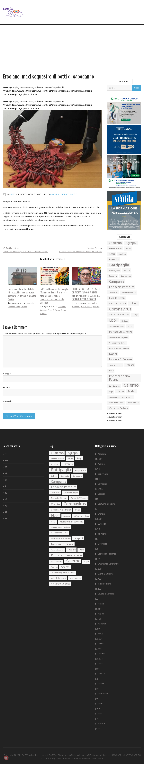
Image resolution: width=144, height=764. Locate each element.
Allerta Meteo (115, 248)
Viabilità (101, 723)
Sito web (7, 401)
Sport (100, 703)
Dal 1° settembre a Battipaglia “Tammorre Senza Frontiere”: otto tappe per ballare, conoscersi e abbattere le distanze (54, 295)
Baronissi (114, 259)
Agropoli (131, 243)
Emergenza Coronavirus (109, 563)
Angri (112, 253)
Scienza (101, 673)
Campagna (126, 276)
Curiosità (102, 523)
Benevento (103, 474)
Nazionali (102, 623)
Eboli (113, 320)
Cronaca (65, 194)
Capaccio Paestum (121, 287)
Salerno (24, 307)
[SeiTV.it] (14, 9)
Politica (89, 307)
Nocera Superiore (116, 365)
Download (102, 543)
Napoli (73, 194)
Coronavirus (120, 309)
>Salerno (115, 243)
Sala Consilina (114, 386)
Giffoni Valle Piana (116, 326)
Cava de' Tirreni (117, 298)
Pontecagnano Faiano (119, 378)
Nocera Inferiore (120, 359)
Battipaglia (119, 265)
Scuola (101, 683)
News (18, 307)
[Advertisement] (72, 49)
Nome (7, 373)
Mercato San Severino (120, 331)
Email (6, 387)
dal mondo (103, 533)
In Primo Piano (104, 583)
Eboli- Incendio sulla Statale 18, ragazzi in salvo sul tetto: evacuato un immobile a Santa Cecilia (22, 294)
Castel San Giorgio (129, 292)
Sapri (111, 391)
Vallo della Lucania (116, 402)
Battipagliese (114, 270)
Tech (100, 713)
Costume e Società (106, 503)
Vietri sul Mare (133, 403)
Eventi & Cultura (54, 310)
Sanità (101, 663)
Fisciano (125, 321)
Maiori (130, 326)
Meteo (101, 603)
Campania (54, 194)
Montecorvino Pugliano (118, 337)
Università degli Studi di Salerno (121, 397)
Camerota (113, 276)
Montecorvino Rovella (117, 343)
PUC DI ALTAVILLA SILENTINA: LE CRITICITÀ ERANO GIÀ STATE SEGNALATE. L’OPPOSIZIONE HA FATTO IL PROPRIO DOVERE (86, 294)
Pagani (130, 364)
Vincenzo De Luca (118, 408)
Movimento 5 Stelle (119, 348)
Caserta (101, 493)
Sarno (120, 391)
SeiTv (12, 194)
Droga (135, 314)
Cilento (134, 303)
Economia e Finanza (107, 553)
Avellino (123, 254)
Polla (111, 370)
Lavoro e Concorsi (106, 593)
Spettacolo (103, 693)
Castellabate (113, 292)
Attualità (93, 303)
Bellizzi (127, 270)
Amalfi (128, 248)
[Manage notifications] (6, 758)
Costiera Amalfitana (119, 314)
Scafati (132, 391)
